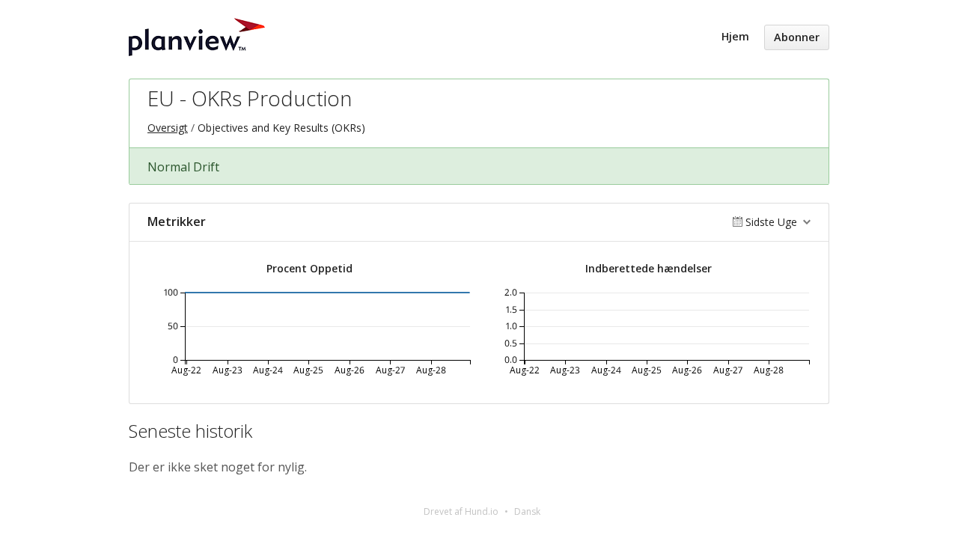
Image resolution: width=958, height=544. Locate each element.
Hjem (735, 36)
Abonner (797, 37)
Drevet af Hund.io (461, 511)
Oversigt (167, 127)
